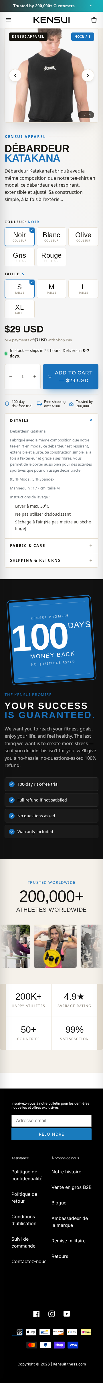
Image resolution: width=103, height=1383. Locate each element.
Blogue (59, 1203)
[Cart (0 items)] (94, 20)
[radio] (20, 236)
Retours (60, 1256)
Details (19, 420)
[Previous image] (15, 75)
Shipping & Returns (35, 560)
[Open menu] (8, 20)
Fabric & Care (27, 545)
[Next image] (88, 75)
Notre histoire (66, 1172)
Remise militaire (69, 1241)
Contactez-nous (28, 1261)
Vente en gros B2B (72, 1187)
